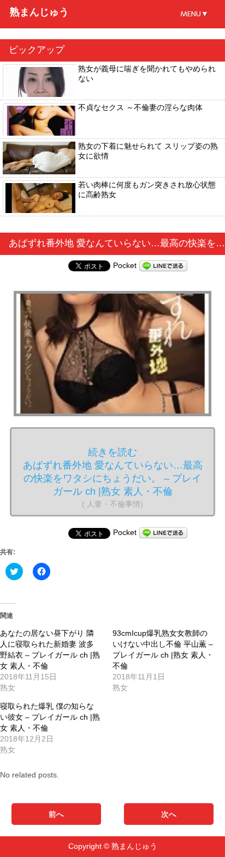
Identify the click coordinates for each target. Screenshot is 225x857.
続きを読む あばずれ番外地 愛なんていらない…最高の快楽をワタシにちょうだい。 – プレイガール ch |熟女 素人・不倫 (113, 477)
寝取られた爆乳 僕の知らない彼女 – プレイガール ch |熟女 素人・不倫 (50, 717)
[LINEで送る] (163, 265)
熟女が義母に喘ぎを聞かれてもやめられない (147, 73)
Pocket (125, 265)
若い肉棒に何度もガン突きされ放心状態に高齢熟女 (147, 189)
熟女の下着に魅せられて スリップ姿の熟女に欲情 (148, 151)
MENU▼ (194, 14)
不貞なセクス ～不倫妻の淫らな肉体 (140, 107)
